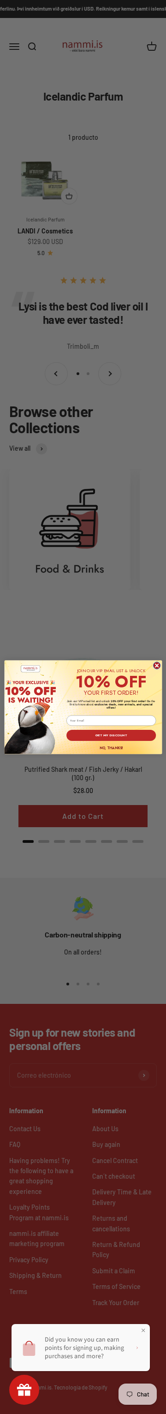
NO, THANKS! (110, 747)
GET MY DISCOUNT (111, 735)
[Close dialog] (156, 665)
